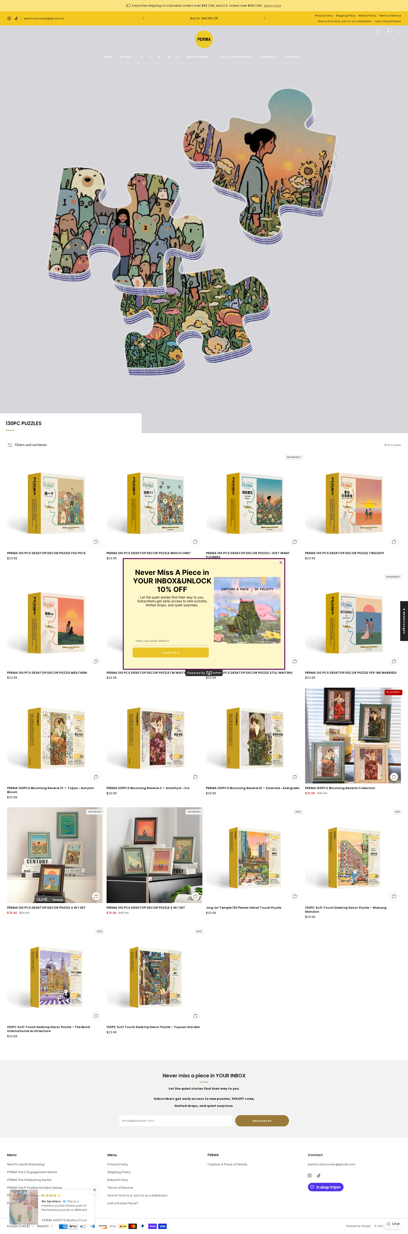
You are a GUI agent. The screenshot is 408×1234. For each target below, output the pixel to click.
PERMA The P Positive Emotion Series (34, 1187)
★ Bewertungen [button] (404, 621)
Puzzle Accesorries (21, 1203)
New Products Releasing (25, 1164)
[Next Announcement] (265, 18)
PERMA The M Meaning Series (29, 1180)
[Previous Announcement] (143, 18)
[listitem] (204, 5)
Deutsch (43, 1226)
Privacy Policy (324, 15)
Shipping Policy (346, 15)
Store (125, 57)
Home (108, 57)
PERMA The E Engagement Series (32, 1172)
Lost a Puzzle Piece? (388, 21)
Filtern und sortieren (31, 445)
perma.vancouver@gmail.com (44, 18)
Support (267, 57)
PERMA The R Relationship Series (31, 1195)
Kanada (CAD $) (18, 1226)
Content (293, 57)
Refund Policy (367, 15)
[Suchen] (398, 31)
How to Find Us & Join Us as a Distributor (345, 21)
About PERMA (197, 57)
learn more (272, 5)
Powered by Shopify (358, 1226)
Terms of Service (390, 15)
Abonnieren (262, 1121)
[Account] (377, 31)
